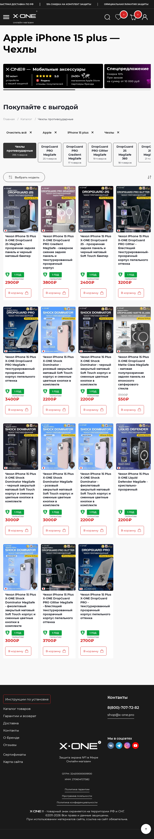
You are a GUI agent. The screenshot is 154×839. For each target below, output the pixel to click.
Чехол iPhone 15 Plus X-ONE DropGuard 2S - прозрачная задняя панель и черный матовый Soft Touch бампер (95, 246)
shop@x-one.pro (120, 715)
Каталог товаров (17, 709)
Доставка (11, 723)
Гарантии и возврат (19, 716)
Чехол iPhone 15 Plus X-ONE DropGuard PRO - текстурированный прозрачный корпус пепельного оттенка (95, 606)
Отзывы (10, 745)
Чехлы (109, 132)
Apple (47, 132)
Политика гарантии (77, 789)
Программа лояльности (77, 796)
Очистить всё (16, 132)
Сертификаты (14, 754)
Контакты (11, 730)
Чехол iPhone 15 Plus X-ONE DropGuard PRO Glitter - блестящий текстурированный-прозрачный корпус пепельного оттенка (133, 249)
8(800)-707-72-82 (123, 707)
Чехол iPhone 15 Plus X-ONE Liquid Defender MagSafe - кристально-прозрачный (133, 481)
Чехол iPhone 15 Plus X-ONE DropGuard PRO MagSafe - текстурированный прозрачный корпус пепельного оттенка (20, 368)
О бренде (11, 738)
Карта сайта (13, 762)
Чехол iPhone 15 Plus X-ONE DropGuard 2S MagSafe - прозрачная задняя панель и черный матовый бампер (20, 246)
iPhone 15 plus (78, 132)
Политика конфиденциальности (77, 802)
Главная (9, 119)
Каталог (26, 119)
